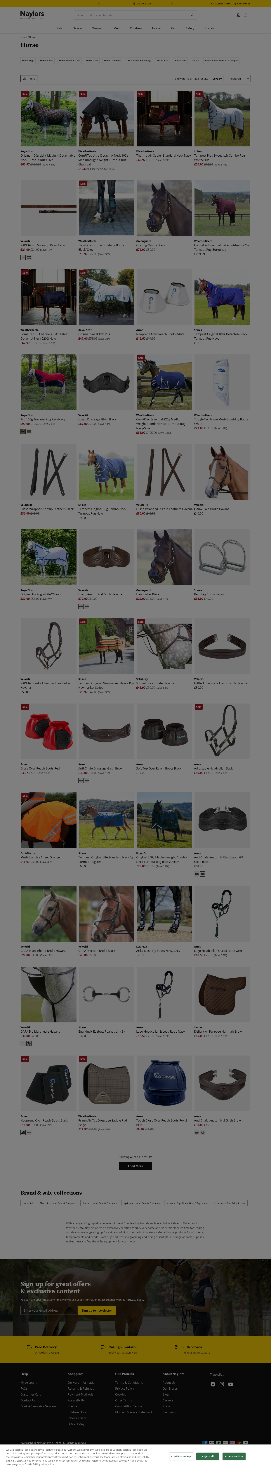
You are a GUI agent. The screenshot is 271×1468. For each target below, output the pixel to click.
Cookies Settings (181, 1456)
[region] (135, 1456)
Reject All (208, 1456)
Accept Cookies (234, 1456)
